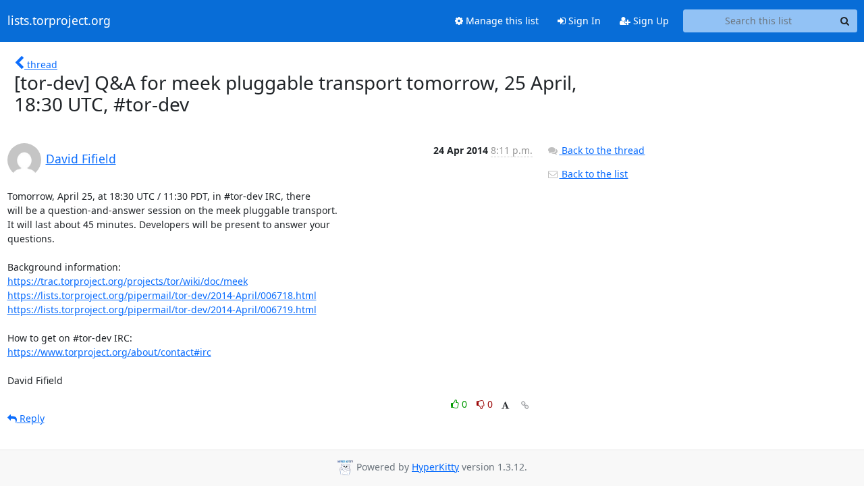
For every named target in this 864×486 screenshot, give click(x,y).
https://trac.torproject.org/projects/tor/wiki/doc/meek (127, 281)
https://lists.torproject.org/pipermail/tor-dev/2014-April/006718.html (162, 295)
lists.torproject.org (59, 21)
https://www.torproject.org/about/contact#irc (109, 352)
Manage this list (501, 20)
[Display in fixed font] (505, 406)
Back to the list (593, 173)
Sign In (583, 20)
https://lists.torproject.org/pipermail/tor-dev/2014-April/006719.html (162, 309)
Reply (31, 418)
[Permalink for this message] (525, 405)
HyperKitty (435, 466)
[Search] (845, 20)
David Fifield (81, 159)
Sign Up (649, 20)
